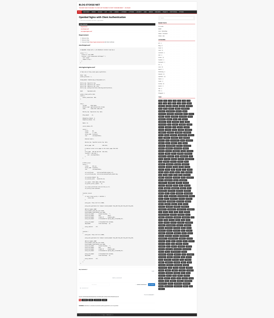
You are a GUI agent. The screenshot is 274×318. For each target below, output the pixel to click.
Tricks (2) (161, 270)
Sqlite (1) (189, 257)
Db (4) (180, 137)
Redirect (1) (177, 233)
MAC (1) (181, 185)
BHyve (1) (191, 114)
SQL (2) (183, 257)
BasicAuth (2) (162, 114)
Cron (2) (167, 135)
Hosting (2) (161, 167)
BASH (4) (185, 111)
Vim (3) (174, 275)
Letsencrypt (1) (163, 182)
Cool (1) (161, 135)
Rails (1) (189, 228)
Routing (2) (162, 241)
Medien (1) (183, 188)
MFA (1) (189, 188)
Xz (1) (191, 286)
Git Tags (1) (167, 159)
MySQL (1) (192, 196)
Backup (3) (178, 111)
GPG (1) (186, 161)
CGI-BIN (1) (175, 124)
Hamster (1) (162, 164)
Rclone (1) (189, 230)
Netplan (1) (189, 198)
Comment (160, 52)
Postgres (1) (181, 222)
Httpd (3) (187, 167)
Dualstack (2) (187, 145)
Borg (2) (190, 116)
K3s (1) (175, 175)
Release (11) (168, 236)
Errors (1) (185, 148)
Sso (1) (181, 259)
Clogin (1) (186, 127)
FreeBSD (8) (180, 153)
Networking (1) (171, 201)
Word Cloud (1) (168, 286)
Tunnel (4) (174, 270)
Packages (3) (181, 214)
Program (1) (162, 225)
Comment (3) (188, 130)
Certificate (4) (162, 124)
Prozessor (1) (168, 228)
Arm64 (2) (178, 108)
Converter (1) (187, 132)
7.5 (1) (174, 103)
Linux (159, 67)
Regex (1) (190, 233)
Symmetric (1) (169, 262)
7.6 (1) (179, 103)
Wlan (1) (161, 286)
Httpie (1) (161, 169)
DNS (159, 55)
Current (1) (167, 137)
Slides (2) (184, 251)
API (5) (160, 108)
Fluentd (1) (190, 151)
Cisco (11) (161, 127)
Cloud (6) (161, 130)
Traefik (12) (189, 267)
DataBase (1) (174, 137)
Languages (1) (183, 180)
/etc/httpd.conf (85, 29)
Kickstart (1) (190, 177)
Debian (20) (186, 137)
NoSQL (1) (174, 204)
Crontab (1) (173, 135)
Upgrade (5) (177, 273)
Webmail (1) (180, 281)
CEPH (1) (187, 122)
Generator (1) (184, 156)
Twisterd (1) (190, 270)
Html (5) (175, 167)
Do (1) (179, 143)
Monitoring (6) (188, 193)
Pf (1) (192, 217)
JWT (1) (170, 175)
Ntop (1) (186, 204)
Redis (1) (184, 233)
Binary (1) (161, 116)
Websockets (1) (162, 283)
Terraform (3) (178, 265)
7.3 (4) (165, 103)
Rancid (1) (169, 230)
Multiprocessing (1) (183, 196)
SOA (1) (183, 254)
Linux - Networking (162, 31)
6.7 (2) (170, 100)
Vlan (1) (161, 278)
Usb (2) (188, 273)
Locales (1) (161, 185)
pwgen (159, 28)
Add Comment (151, 284)
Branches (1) (162, 119)
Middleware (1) (162, 190)
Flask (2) (183, 151)
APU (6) (165, 108)
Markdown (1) (175, 188)
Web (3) (167, 281)
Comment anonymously (142, 284)
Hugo (104, 314)
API (159, 43)
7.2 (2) (160, 103)
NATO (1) (167, 198)
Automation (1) (170, 111)
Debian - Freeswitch (163, 33)
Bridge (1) (169, 119)
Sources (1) (176, 257)
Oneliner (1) (169, 206)
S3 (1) (173, 244)
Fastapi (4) (161, 151)
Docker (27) (161, 145)
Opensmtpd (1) (162, 209)
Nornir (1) (167, 204)
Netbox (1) (181, 198)
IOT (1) (184, 169)
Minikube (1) (187, 190)
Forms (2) (167, 153)
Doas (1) (185, 143)
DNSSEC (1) (174, 143)
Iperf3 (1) (190, 169)
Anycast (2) (189, 106)
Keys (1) (183, 177)
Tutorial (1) (182, 270)
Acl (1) (183, 103)
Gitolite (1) (181, 159)
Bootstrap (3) (183, 116)
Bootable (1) (174, 116)
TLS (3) (170, 267)
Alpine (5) (175, 106)
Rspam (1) (179, 241)
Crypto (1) (191, 135)
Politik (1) (173, 222)
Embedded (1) (169, 148)
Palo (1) (188, 214)
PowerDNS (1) (189, 222)
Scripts (159, 81)
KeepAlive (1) (187, 175)
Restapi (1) (175, 236)
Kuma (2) (176, 180)
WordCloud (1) (178, 286)
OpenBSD (101, 20)
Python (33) (177, 228)
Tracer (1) (182, 267)
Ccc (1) (181, 122)
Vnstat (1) (167, 278)
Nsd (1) (180, 204)
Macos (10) (187, 185)
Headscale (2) (170, 164)
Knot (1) (161, 180)
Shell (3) (167, 251)
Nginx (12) (188, 201)
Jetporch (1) (189, 172)
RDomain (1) (162, 233)
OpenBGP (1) (177, 206)
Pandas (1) (161, 217)
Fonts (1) (161, 153)
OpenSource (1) (171, 209)
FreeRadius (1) (188, 153)
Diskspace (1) (189, 140)
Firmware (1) (176, 151)
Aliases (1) (168, 106)
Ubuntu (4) (161, 273)
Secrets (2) (161, 249)
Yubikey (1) (161, 289)
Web (159, 90)
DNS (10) (168, 143)
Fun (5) (177, 156)
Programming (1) (171, 225)
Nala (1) (161, 198)
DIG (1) (167, 140)
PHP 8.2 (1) (171, 220)
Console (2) (170, 132)
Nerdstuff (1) (174, 198)
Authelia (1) (162, 111)
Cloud (159, 48)
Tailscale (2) (162, 265)
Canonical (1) (162, 122)
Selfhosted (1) (177, 249)
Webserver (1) (188, 281)
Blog (159, 45)
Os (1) (160, 212)
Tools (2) (175, 267)
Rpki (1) (168, 241)
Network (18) (162, 201)
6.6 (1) (165, 100)
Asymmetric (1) (185, 108)
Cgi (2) (169, 124)
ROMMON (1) (182, 238)
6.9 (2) (179, 100)
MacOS (160, 69)
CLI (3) (174, 127)
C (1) (180, 119)
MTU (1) (166, 196)
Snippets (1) (177, 254)
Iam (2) (173, 169)
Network (160, 74)
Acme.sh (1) (161, 106)
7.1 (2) (188, 100)
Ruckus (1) (191, 241)
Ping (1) (178, 220)
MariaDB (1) (167, 188)
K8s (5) (180, 175)
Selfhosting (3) (187, 249)
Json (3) (165, 175)
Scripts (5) (188, 246)
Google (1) (173, 161)
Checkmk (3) (182, 124)
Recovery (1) (170, 233)
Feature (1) (168, 151)
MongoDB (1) (179, 193)
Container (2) (178, 132)
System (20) (176, 262)
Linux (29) (186, 182)
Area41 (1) (171, 108)
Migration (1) (171, 190)
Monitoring (160, 71)
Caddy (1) (185, 119)
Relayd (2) (161, 236)
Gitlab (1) (174, 159)
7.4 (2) (169, 103)
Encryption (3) (177, 148)
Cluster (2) (168, 130)
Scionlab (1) (162, 246)
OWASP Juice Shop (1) (164, 214)
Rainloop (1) (162, 230)
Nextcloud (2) (180, 201)
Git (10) (160, 159)
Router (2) (189, 238)
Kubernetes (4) (168, 180)
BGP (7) (185, 114)
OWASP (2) (187, 212)
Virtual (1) (186, 275)
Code (159, 50)
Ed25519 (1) (161, 148)
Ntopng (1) (161, 206)
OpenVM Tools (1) (181, 209)
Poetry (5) (166, 222)
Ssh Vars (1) (175, 259)
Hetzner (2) (177, 164)
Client (104, 300)
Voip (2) (173, 278)
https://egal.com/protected (97, 42)
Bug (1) (175, 119)
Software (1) (190, 254)
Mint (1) (167, 193)
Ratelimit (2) (177, 230)
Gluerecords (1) (189, 159)
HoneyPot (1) (185, 164)
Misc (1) (172, 193)
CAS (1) (169, 122)
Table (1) (183, 262)
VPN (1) (178, 278)
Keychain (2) (169, 177)
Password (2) (177, 217)
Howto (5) (168, 167)
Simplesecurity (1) (175, 251)
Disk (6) (182, 140)
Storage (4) (188, 259)
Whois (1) (170, 283)
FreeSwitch (160, 62)
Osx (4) (176, 212)
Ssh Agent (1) (168, 259)
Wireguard (160, 93)
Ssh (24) (161, 259)
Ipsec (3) (161, 172)
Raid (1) (183, 228)
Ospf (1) (165, 212)
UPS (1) (183, 273)
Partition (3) (169, 217)
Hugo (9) (168, 169)
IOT (159, 64)
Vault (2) (169, 275)
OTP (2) (181, 212)
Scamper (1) (179, 244)
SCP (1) (168, 246)
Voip (159, 88)
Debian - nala (161, 36)
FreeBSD (160, 60)
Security (160, 83)
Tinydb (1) (186, 265)
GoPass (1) (180, 161)
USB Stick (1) (162, 275)
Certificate (97, 300)
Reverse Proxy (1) (184, 236)
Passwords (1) (185, 217)
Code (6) (174, 130)
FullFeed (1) (171, 156)
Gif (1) (190, 156)
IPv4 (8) (166, 172)
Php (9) (165, 220)
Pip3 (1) (188, 220)
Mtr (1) (160, 196)
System (160, 86)
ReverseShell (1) (163, 238)
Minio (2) (161, 193)
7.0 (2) (184, 100)
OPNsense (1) (191, 209)
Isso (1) (177, 172)
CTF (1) (160, 137)
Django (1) (161, 143)
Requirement (84, 26)
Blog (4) (167, 116)
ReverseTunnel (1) (173, 238)
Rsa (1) (173, 241)
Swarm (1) (161, 262)
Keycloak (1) (176, 177)
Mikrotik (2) (179, 190)
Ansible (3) (182, 106)
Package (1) (173, 214)
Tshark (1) (167, 270)
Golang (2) (166, 161)
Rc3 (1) (183, 230)
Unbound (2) (169, 273)
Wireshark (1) (186, 283)
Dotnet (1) (179, 145)
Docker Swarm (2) (170, 145)
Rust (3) (168, 244)
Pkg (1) (160, 222)
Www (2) (186, 286)
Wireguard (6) (178, 283)
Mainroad (109, 314)
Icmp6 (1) (179, 169)
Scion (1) (186, 244)
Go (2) (160, 161)
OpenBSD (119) (185, 206)
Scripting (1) (181, 246)
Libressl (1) (179, 182)
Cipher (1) (189, 124)
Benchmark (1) (178, 114)
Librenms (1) (171, 182)
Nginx (90, 300)
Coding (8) (180, 130)
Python (160, 79)
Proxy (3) (161, 228)
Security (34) (169, 249)
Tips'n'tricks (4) (163, 267)
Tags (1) (189, 262)
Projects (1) (180, 225)
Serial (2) (161, 251)
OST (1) (170, 212)
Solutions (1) (162, 257)
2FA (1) (160, 100)
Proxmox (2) (188, 225)
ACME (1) (189, 103)
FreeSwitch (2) (162, 156)
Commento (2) (162, 132)
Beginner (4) (170, 114)
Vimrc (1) (180, 275)
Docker (160, 57)
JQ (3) (160, 175)
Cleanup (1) (168, 127)
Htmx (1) (181, 167)
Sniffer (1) (170, 254)
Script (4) (174, 246)
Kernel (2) (161, 177)
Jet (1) (182, 172)
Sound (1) (170, 257)
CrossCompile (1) (182, 135)
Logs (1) (175, 185)
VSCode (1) (184, 278)
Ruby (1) (185, 241)
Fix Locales (160, 26)
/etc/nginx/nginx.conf (86, 31)
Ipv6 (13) (172, 172)
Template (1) (170, 265)
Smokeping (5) (162, 254)
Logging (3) (169, 185)
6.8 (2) (174, 100)
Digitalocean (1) (175, 140)
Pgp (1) (160, 220)
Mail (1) (161, 188)
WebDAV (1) (173, 281)
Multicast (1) (173, 196)
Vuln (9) (191, 278)
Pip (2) (183, 220)
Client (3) (180, 127)
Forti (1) (174, 153)
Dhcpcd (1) (161, 140)
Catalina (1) (175, 122)
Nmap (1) (161, 204)
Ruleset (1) (161, 244)
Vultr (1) (161, 281)
